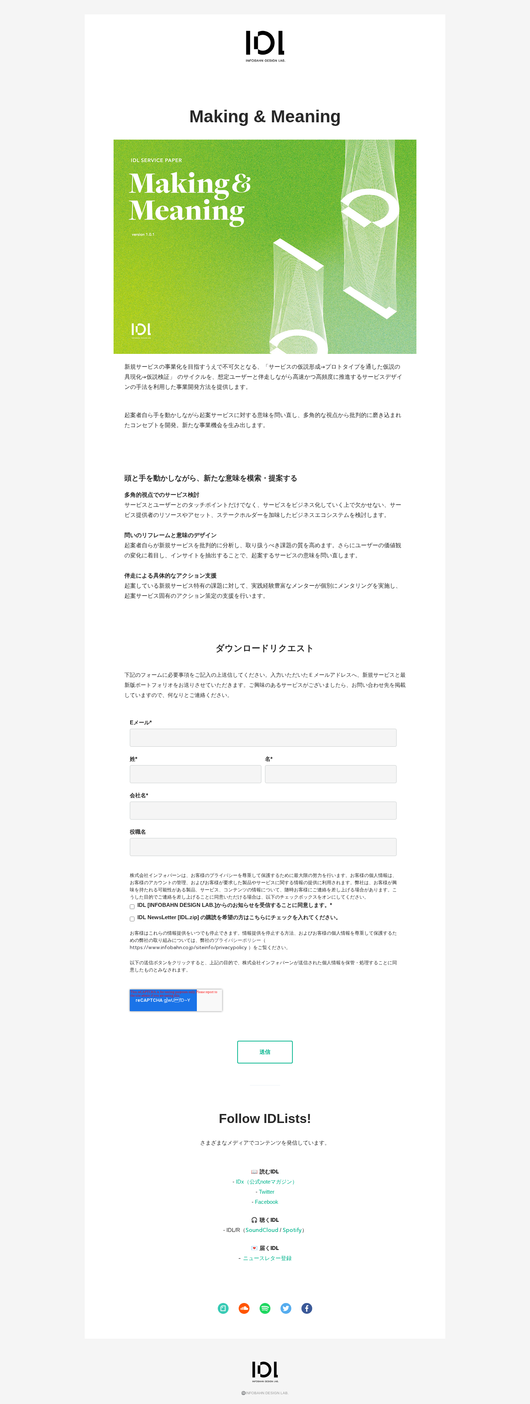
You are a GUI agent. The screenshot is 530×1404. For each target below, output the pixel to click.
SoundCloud (262, 1230)
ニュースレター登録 (267, 1258)
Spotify (292, 1230)
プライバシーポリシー (237, 940)
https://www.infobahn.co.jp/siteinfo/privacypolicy (188, 947)
